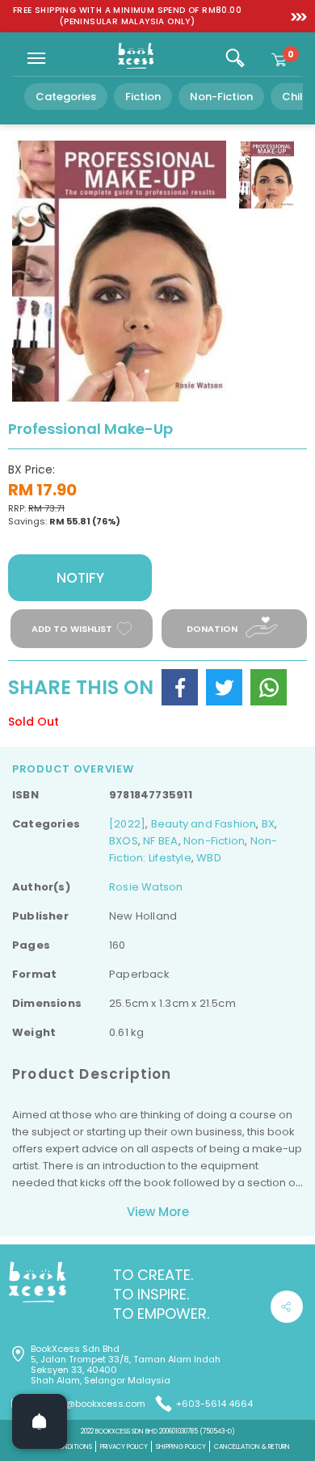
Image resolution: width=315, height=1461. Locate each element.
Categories (66, 96)
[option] (127, 16)
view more (158, 1211)
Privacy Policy (124, 1446)
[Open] (39, 1421)
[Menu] (36, 58)
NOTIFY (80, 577)
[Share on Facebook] (180, 687)
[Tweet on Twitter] (224, 687)
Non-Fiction (221, 96)
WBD (208, 857)
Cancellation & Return (252, 1446)
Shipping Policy (181, 1446)
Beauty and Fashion (204, 824)
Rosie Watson (146, 887)
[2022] (127, 824)
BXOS (123, 840)
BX (268, 824)
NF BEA (160, 840)
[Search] (235, 58)
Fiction (143, 96)
